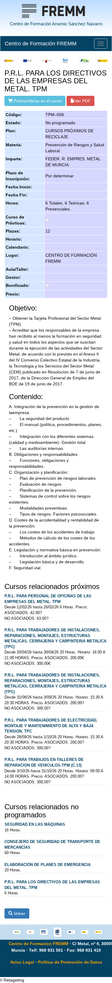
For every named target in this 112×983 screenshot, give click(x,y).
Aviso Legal (22, 962)
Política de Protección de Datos (70, 962)
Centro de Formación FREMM (40, 44)
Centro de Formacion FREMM (38, 943)
